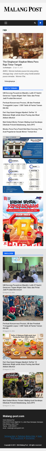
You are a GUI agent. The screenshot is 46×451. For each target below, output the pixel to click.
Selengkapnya (10, 81)
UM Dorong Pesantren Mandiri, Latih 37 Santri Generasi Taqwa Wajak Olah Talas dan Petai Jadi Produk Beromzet (22, 95)
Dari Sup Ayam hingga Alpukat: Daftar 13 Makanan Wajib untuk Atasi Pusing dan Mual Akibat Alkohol (21, 115)
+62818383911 (12, 426)
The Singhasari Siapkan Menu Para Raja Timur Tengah (23, 46)
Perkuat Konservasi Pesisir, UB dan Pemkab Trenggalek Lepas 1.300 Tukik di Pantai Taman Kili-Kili (22, 105)
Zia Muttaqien (7, 67)
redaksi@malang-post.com (15, 428)
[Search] (35, 23)
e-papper (40, 23)
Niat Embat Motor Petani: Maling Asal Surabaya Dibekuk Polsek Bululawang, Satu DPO (23, 385)
